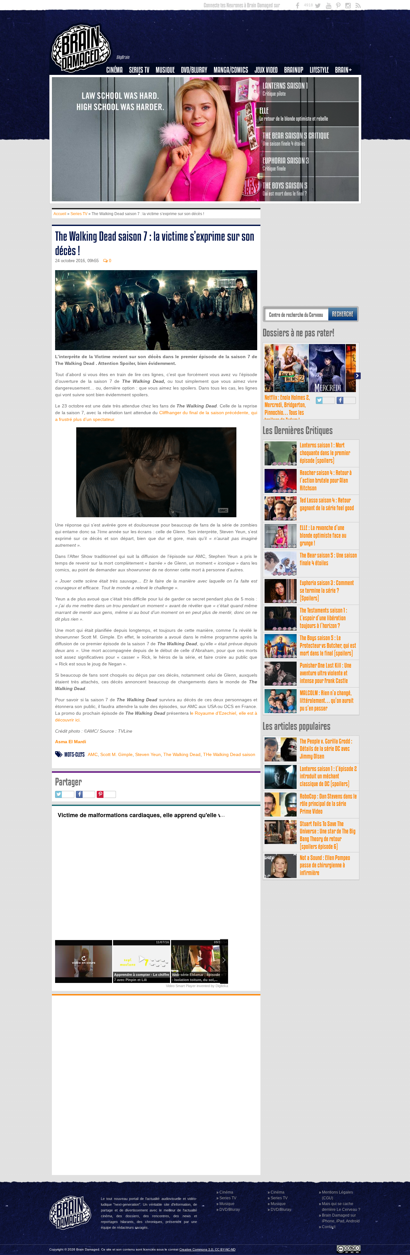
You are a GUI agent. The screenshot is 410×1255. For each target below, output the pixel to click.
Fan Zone (345, 80)
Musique (165, 70)
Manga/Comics (231, 70)
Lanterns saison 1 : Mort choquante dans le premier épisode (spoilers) (325, 452)
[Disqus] (156, 1084)
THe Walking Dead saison (229, 754)
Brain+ (343, 70)
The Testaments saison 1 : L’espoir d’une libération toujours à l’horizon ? (323, 618)
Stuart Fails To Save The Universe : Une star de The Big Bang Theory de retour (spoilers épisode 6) (328, 835)
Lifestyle (319, 70)
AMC (93, 754)
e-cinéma (117, 102)
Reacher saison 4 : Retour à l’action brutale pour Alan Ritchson (326, 480)
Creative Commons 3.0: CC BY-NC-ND (207, 1249)
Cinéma (114, 70)
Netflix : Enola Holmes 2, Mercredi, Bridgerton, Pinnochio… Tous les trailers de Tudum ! (287, 409)
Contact (328, 1227)
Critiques (117, 80)
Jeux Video (266, 70)
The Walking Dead (182, 754)
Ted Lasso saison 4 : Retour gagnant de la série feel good (327, 503)
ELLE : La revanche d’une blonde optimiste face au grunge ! (323, 535)
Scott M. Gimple (116, 754)
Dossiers (117, 91)
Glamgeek (321, 91)
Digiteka (222, 986)
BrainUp (293, 70)
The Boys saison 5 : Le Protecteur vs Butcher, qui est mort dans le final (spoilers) (328, 645)
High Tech (321, 102)
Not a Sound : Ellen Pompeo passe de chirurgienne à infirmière (325, 865)
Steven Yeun (148, 754)
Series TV (139, 70)
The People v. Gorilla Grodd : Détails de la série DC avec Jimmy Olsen (326, 748)
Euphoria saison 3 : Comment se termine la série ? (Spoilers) (327, 590)
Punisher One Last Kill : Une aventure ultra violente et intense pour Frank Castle (325, 673)
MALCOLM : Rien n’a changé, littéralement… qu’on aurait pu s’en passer (327, 700)
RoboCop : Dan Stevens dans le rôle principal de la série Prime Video (328, 803)
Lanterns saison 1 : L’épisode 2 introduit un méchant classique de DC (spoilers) (328, 776)
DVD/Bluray (194, 70)
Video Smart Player (181, 986)
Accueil (59, 214)
